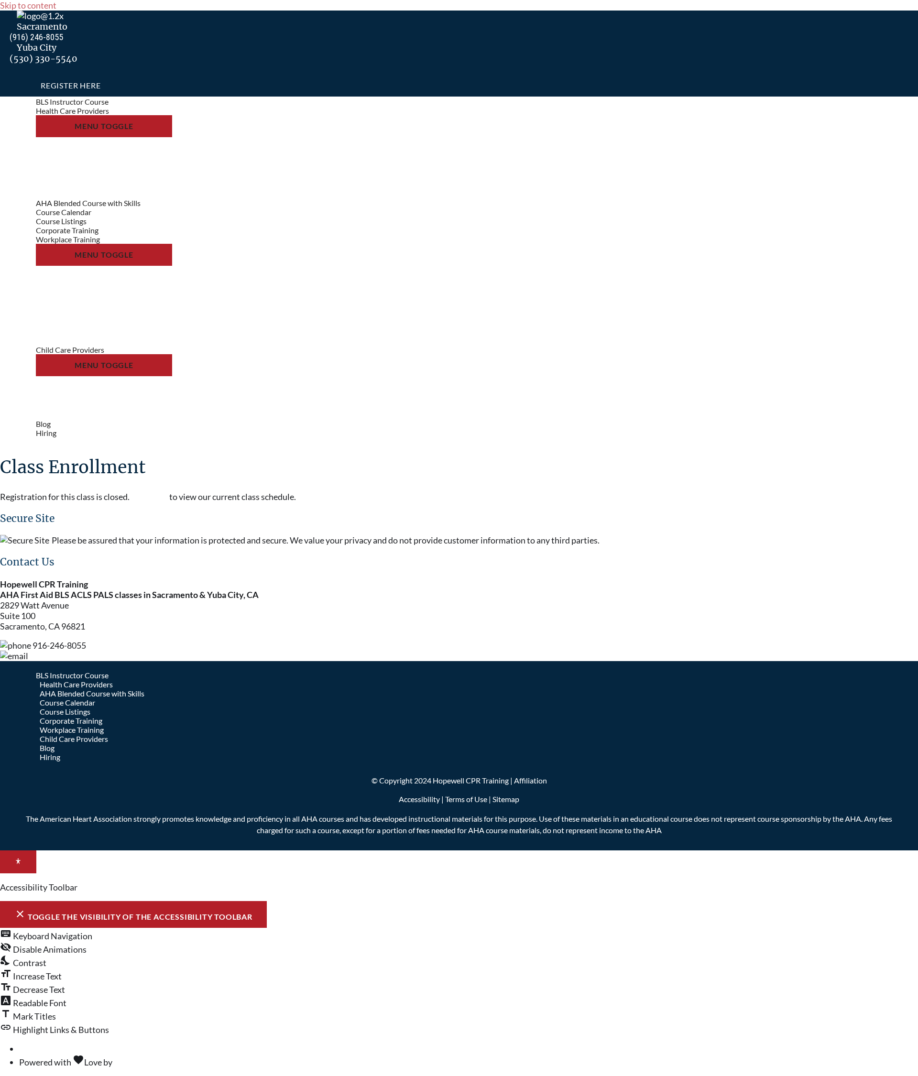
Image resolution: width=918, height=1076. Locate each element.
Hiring (50, 756)
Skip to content (28, 5)
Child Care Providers (74, 738)
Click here (149, 496)
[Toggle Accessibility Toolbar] (18, 861)
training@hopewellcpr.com (80, 656)
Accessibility (419, 799)
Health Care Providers (76, 684)
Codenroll (132, 1062)
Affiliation (530, 780)
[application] (113, 110)
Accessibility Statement (63, 1048)
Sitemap (505, 799)
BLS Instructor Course (72, 675)
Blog (47, 747)
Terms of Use (466, 799)
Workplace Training (72, 729)
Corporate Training (71, 720)
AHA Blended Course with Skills (92, 693)
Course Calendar (67, 702)
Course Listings (65, 711)
